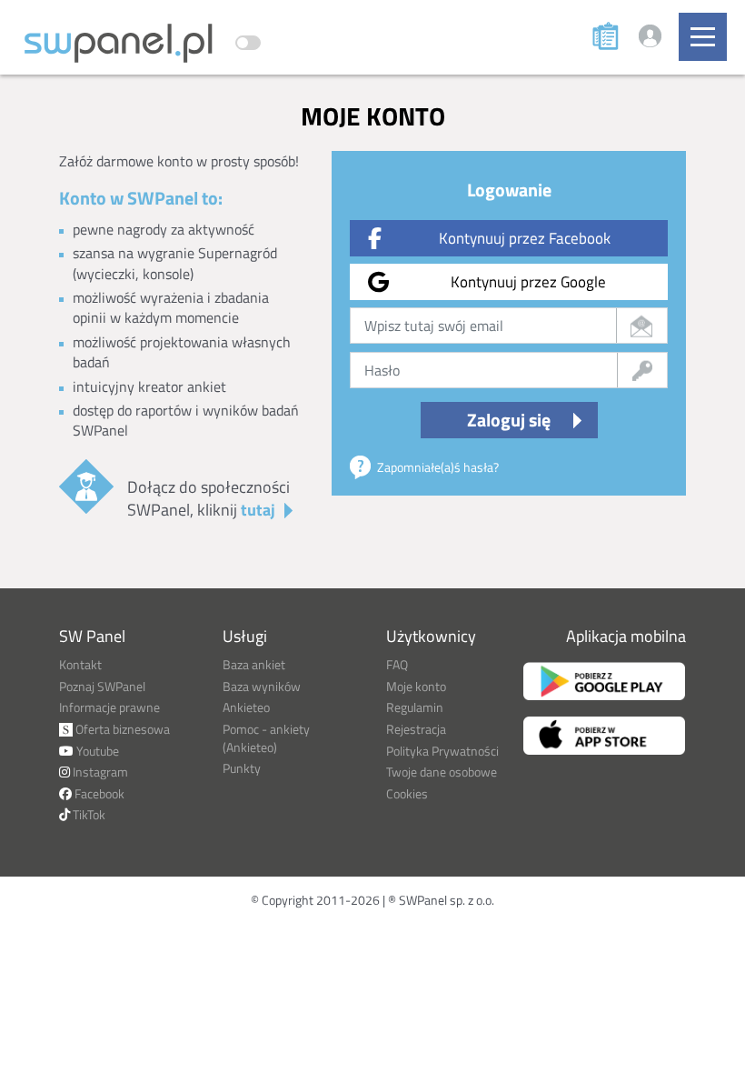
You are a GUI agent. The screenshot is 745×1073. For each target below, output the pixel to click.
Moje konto (416, 686)
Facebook (98, 793)
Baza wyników (262, 686)
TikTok (87, 814)
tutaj (258, 509)
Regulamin (414, 707)
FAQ (397, 664)
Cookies (407, 793)
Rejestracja (416, 728)
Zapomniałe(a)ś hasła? (438, 466)
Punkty (242, 767)
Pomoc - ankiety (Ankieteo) (266, 738)
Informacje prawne (109, 707)
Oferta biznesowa (121, 728)
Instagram (99, 771)
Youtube (96, 750)
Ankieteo (246, 707)
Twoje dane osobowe (441, 771)
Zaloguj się (509, 420)
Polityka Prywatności (442, 750)
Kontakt (80, 664)
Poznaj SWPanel (102, 686)
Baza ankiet (254, 664)
